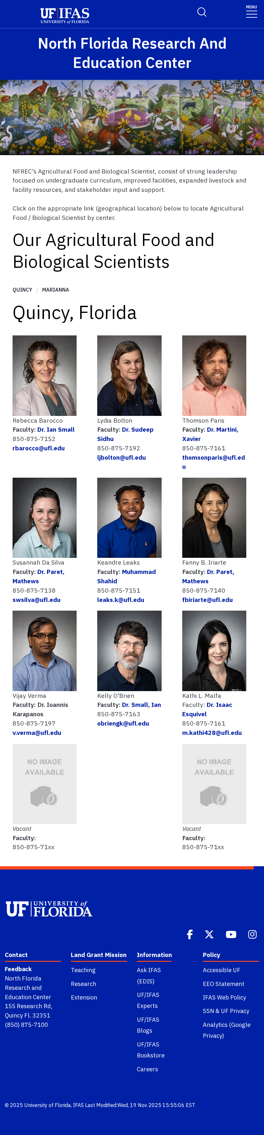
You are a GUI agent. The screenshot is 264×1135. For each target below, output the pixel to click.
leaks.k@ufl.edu (120, 600)
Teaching (83, 970)
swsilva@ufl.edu (37, 600)
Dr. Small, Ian (140, 704)
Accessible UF (221, 970)
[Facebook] (190, 934)
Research (83, 984)
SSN (208, 1011)
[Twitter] (209, 934)
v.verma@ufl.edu (37, 732)
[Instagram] (253, 934)
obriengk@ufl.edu (123, 723)
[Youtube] (232, 934)
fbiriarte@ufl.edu (207, 600)
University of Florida (47, 1105)
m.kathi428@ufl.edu (212, 732)
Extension (84, 997)
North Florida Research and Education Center (28, 987)
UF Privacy (235, 1011)
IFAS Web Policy (224, 997)
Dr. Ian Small (56, 429)
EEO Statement (223, 984)
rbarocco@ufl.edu (39, 448)
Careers (147, 1069)
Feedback (18, 969)
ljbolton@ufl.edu (121, 457)
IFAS (78, 1105)
